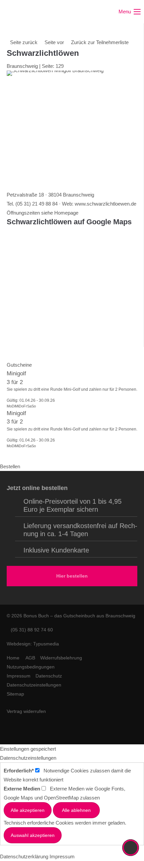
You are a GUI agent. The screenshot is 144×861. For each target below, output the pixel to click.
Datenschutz (48, 676)
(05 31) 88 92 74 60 (30, 629)
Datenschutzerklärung (24, 856)
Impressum (18, 676)
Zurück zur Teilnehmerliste (100, 42)
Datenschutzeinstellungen (34, 685)
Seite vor (54, 42)
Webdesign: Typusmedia (33, 643)
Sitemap (15, 694)
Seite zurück (24, 42)
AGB (30, 657)
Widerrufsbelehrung (61, 657)
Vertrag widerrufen (26, 711)
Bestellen (10, 466)
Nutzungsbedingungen (31, 666)
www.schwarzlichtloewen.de (105, 204)
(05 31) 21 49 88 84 (36, 204)
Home (13, 657)
